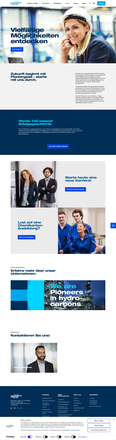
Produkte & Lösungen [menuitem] (32, 3)
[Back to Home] (16, 3)
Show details (82, 437)
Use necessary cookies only (98, 430)
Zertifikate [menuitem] (94, 395)
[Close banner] (113, 419)
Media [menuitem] (84, 3)
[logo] (16, 396)
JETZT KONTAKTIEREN (34, 368)
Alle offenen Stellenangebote (75, 189)
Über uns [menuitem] (75, 3)
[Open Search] (90, 3)
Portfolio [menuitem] (45, 395)
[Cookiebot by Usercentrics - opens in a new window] (10, 437)
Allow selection (99, 425)
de (94, 3)
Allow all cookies (98, 420)
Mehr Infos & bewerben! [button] (26, 237)
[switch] (45, 437)
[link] (58, 296)
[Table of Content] (113, 225)
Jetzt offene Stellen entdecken (58, 146)
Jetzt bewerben (17, 49)
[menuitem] (39, 3)
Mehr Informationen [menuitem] (63, 395)
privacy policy (75, 430)
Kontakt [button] (101, 3)
